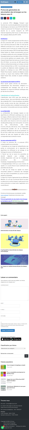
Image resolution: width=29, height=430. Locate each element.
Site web (3, 316)
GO (26, 356)
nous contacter (4, 195)
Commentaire (5, 285)
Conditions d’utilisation (9, 426)
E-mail (3, 309)
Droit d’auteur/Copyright (9, 423)
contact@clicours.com (11, 403)
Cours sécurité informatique (6, 7)
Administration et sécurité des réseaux (11, 230)
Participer (20, 2)
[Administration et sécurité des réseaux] (14, 223)
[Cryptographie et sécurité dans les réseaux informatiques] (14, 241)
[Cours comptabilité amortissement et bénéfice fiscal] (3, 372)
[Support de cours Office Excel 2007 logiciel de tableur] (3, 379)
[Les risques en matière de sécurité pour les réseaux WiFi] (14, 259)
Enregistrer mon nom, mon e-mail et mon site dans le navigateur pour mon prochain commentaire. (14, 325)
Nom (2, 303)
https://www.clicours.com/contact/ (9, 407)
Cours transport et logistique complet (16, 365)
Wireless (16, 23)
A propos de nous (8, 427)
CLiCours (4, 2)
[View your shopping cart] (15, 2)
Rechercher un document (7, 353)
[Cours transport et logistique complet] (3, 365)
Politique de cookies (21, 426)
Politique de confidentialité (10, 424)
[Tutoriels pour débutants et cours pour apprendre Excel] (3, 386)
